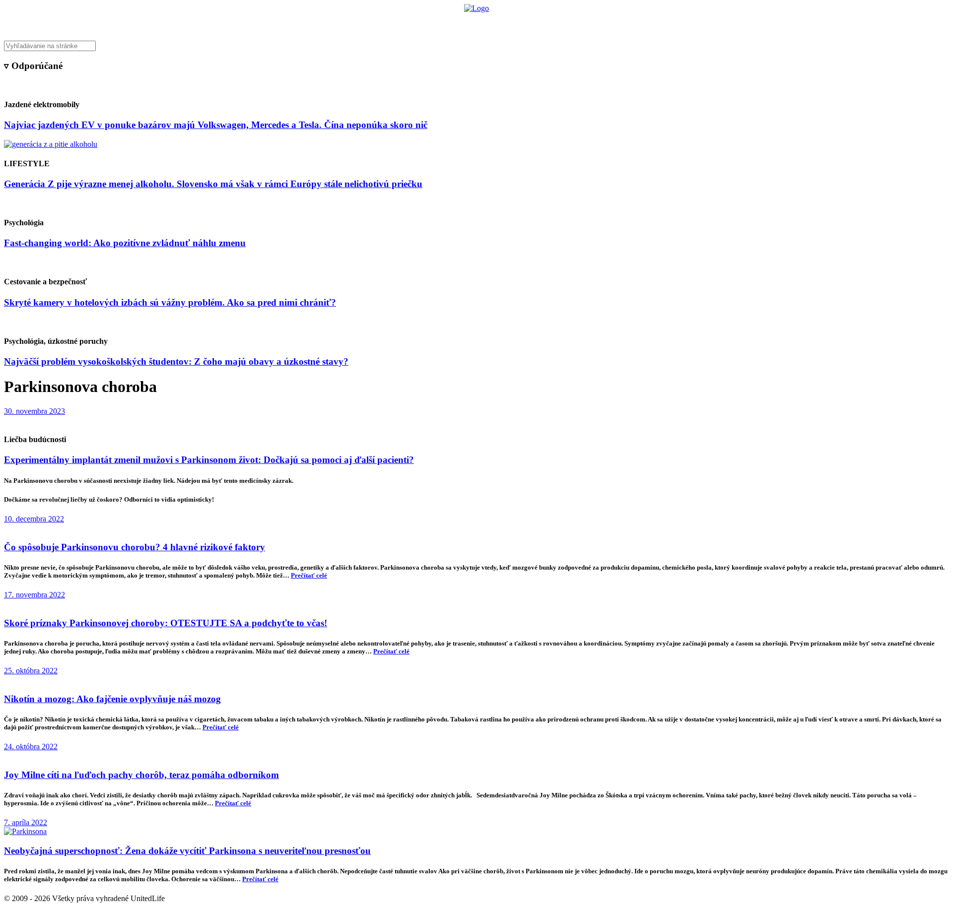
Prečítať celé (309, 575)
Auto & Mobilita (473, 22)
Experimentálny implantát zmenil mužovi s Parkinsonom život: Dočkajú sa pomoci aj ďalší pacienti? (209, 460)
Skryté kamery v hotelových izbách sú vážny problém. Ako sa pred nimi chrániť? (170, 302)
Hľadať (619, 22)
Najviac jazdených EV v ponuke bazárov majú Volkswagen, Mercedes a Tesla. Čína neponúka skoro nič (215, 125)
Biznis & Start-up (415, 22)
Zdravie (544, 22)
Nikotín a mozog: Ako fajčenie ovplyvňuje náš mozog (112, 699)
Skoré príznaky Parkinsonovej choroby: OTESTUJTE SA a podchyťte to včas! (165, 623)
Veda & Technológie (352, 22)
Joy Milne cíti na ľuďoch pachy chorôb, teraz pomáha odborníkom (141, 775)
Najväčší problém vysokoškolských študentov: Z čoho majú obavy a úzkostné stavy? (176, 361)
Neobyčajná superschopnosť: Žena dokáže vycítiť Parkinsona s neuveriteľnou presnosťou (187, 851)
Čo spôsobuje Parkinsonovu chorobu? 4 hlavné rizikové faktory (134, 547)
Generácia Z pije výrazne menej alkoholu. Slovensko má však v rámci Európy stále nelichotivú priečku (213, 184)
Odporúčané (582, 22)
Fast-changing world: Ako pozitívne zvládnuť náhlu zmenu (125, 243)
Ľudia (515, 22)
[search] (476, 46)
